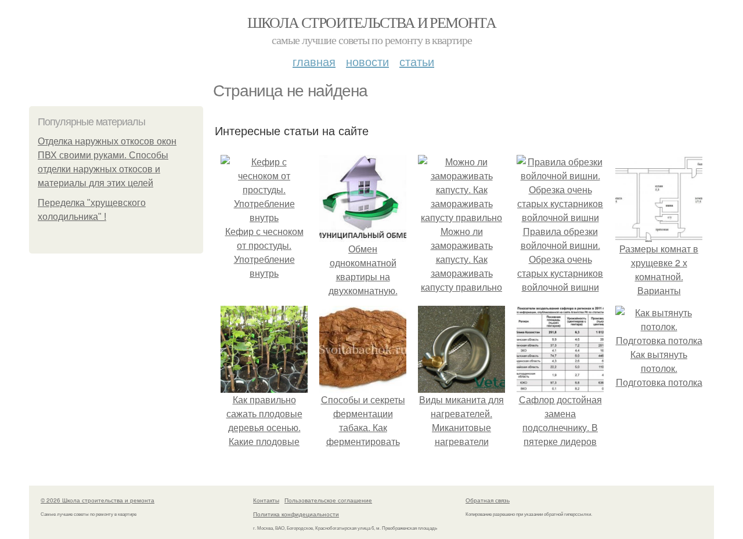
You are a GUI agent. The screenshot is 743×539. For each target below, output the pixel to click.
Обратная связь (488, 500)
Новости (367, 61)
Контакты (266, 500)
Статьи (416, 61)
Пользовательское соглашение (328, 500)
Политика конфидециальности (296, 514)
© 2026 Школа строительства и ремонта (97, 500)
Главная (314, 61)
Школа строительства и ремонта (371, 22)
